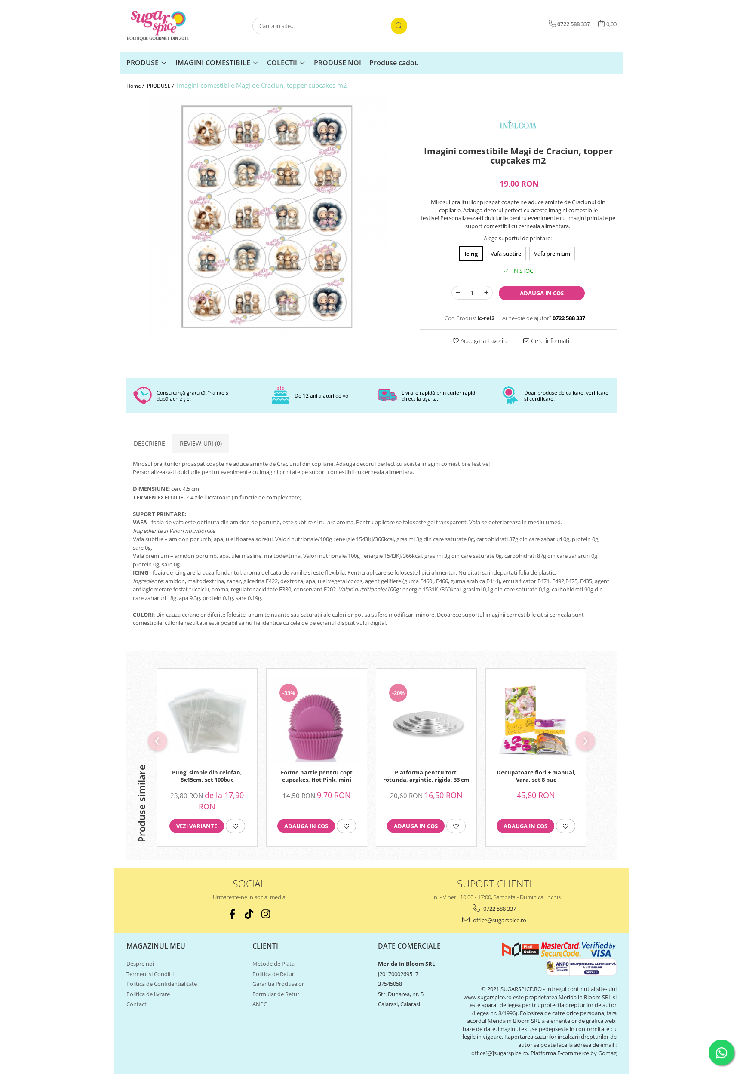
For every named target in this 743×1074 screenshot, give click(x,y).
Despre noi (140, 963)
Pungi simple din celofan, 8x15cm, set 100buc (207, 776)
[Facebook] (232, 913)
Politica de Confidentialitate (161, 984)
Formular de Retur (275, 994)
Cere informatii (550, 341)
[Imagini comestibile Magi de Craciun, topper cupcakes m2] (266, 216)
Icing (471, 253)
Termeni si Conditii (150, 974)
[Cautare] (399, 26)
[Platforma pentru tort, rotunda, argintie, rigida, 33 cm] (426, 721)
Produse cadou (394, 62)
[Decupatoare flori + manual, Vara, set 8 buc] (536, 721)
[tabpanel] (266, 216)
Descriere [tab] (149, 443)
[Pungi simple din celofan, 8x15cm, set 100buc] (207, 721)
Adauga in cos (542, 293)
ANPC (259, 1004)
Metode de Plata (273, 963)
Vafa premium (552, 253)
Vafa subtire (506, 253)
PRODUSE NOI (337, 62)
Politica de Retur (273, 974)
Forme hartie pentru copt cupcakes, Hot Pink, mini (317, 776)
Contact (136, 1004)
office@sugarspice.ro (499, 920)
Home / (135, 85)
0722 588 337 (499, 908)
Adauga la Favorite (484, 341)
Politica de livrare (148, 994)
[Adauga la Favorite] (235, 826)
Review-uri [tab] (201, 443)
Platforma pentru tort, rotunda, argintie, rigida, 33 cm (426, 776)
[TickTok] (249, 913)
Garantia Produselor (278, 984)
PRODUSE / (161, 85)
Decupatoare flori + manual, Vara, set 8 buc (536, 776)
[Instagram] (265, 913)
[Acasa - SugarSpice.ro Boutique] (169, 26)
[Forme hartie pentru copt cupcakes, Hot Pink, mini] (316, 721)
